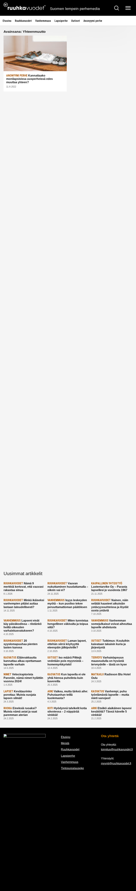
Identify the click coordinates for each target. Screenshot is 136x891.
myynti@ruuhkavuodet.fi (116, 763)
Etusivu (7, 20)
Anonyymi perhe (92, 20)
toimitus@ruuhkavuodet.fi (117, 749)
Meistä (65, 743)
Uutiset (75, 20)
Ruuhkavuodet (23, 20)
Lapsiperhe (61, 20)
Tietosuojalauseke (72, 768)
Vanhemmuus (43, 20)
